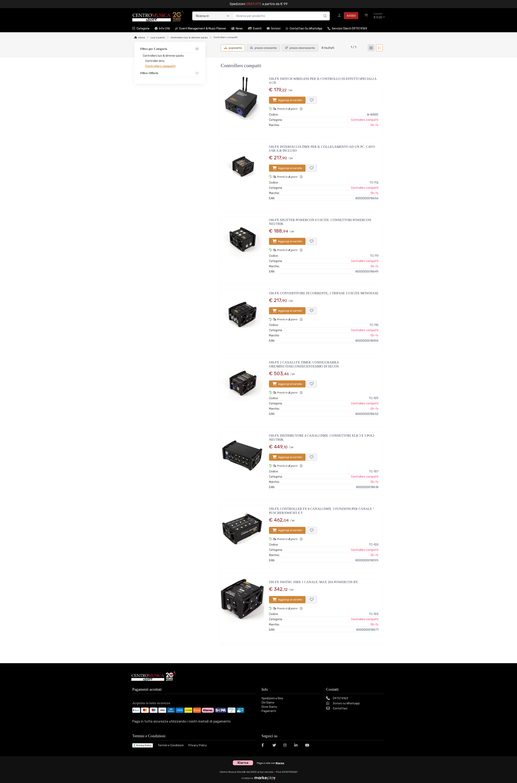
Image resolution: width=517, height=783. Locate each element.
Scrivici (276, 28)
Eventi (257, 28)
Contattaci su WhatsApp (306, 28)
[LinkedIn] (297, 745)
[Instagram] (286, 745)
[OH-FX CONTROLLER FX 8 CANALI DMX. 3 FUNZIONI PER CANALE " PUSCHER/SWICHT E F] (242, 537)
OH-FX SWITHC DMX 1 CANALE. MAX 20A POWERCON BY (313, 582)
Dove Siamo (269, 707)
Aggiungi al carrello (290, 100)
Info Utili (164, 28)
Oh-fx (374, 125)
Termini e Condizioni (171, 745)
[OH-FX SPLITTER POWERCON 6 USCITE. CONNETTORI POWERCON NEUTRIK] (242, 248)
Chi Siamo (268, 702)
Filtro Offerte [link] (149, 72)
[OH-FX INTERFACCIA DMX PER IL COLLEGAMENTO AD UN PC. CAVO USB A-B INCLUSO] (242, 175)
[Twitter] (275, 745)
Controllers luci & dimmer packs (189, 37)
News (239, 28)
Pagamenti (269, 711)
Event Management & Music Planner (202, 28)
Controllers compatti (364, 120)
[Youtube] (308, 745)
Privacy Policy (143, 745)
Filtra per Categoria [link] (153, 48)
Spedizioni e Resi (272, 698)
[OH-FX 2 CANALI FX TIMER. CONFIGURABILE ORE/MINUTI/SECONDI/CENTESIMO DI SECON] (242, 391)
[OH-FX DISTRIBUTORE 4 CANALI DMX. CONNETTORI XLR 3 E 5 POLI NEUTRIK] (242, 464)
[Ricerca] (324, 11)
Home (141, 37)
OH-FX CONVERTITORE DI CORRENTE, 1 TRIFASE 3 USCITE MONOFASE (323, 293)
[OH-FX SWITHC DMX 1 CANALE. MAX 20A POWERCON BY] (242, 608)
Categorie (143, 28)
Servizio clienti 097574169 (349, 28)
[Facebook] (265, 745)
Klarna (280, 763)
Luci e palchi (158, 37)
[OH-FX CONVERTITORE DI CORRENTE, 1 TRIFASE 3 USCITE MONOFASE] (242, 320)
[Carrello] (366, 16)
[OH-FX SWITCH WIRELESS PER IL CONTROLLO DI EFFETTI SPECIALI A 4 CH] (242, 105)
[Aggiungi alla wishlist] (311, 100)
